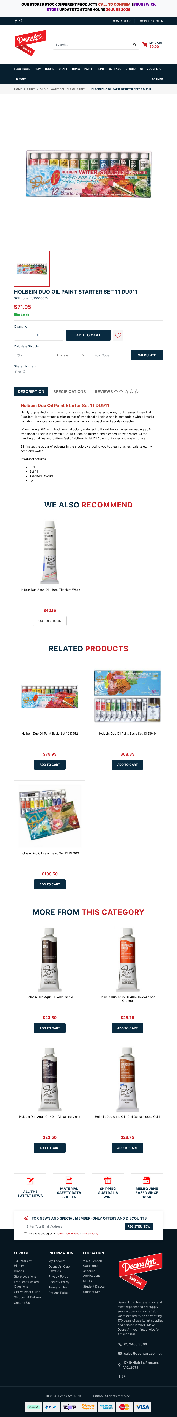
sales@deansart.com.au (143, 1353)
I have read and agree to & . (63, 1233)
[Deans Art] (30, 44)
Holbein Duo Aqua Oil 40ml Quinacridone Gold (127, 1116)
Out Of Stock (49, 621)
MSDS (87, 1281)
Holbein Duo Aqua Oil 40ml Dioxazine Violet (49, 1116)
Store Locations (25, 1276)
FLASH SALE (22, 69)
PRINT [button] (100, 69)
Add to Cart (88, 335)
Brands (19, 1271)
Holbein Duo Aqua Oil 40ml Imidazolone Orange (127, 998)
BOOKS (49, 69)
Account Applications (91, 1273)
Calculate (147, 355)
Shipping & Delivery (28, 1297)
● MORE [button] (21, 79)
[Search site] (135, 45)
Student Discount (95, 1286)
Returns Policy (59, 1292)
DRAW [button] (76, 69)
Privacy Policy (90, 1233)
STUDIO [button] (131, 69)
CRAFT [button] (63, 69)
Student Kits (91, 1292)
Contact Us (22, 1302)
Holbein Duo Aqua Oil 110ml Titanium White (49, 589)
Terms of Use (58, 1287)
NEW (38, 69)
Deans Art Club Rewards (59, 1269)
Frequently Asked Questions (26, 1284)
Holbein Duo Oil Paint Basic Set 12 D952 (50, 733)
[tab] (31, 391)
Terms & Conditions (68, 1233)
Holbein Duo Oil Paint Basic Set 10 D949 (127, 733)
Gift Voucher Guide (27, 1292)
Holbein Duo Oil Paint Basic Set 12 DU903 (49, 853)
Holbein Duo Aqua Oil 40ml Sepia (49, 997)
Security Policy (59, 1282)
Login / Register (150, 21)
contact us (122, 21)
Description (31, 391)
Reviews (104, 391)
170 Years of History (23, 1263)
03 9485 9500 (135, 1344)
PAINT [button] (88, 69)
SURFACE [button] (115, 69)
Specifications (69, 391)
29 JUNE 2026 (118, 9)
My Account (57, 1261)
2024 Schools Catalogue (92, 1263)
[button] (118, 335)
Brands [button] (157, 79)
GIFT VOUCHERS (150, 69)
